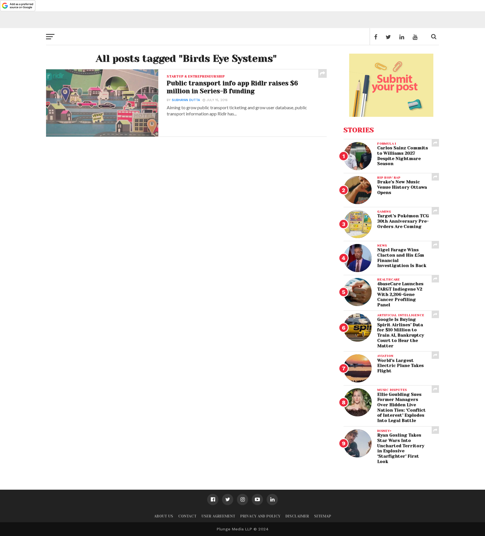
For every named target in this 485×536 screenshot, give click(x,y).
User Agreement (218, 516)
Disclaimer (297, 516)
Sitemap (322, 516)
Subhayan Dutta (186, 100)
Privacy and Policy (260, 516)
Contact (187, 516)
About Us (163, 516)
